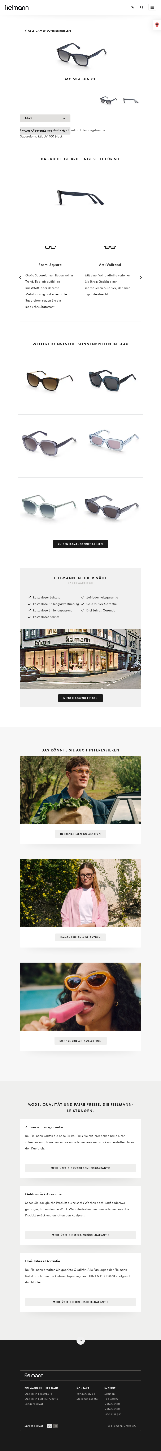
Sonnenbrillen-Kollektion (81, 1040)
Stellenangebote (87, 1398)
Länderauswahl (34, 1403)
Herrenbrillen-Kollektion (80, 833)
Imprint (110, 1388)
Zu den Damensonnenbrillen (80, 544)
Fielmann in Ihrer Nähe (41, 1388)
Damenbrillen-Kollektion (80, 937)
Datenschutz (112, 1403)
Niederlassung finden (80, 698)
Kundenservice (86, 1393)
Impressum (111, 1398)
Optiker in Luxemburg (38, 1393)
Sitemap (109, 1393)
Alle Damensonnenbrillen (49, 30)
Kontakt (83, 1388)
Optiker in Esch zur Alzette (41, 1398)
